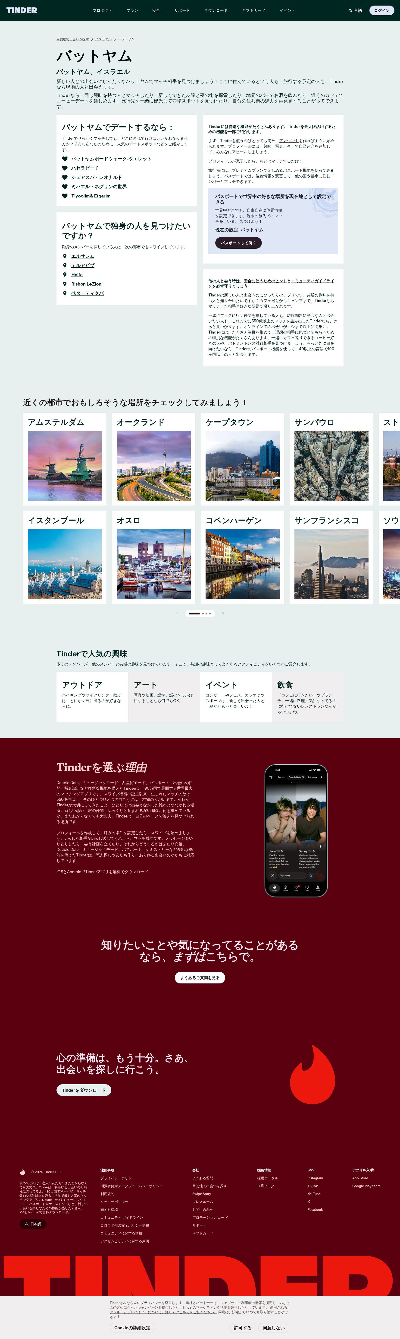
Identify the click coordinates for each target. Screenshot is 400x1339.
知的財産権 (109, 1209)
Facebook (315, 1209)
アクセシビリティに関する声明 (124, 1241)
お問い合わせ (202, 1209)
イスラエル (103, 39)
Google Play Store (366, 1185)
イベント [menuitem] (287, 10)
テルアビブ (82, 265)
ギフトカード (202, 1233)
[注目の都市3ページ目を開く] (206, 613)
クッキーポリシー (114, 1201)
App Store (360, 1178)
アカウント (289, 140)
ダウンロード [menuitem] (216, 10)
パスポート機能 (297, 170)
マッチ (277, 161)
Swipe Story (201, 1193)
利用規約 (107, 1193)
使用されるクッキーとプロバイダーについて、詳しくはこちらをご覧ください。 (198, 1309)
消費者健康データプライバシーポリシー (131, 1185)
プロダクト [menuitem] (102, 10)
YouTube (314, 1193)
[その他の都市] (223, 613)
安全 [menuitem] (156, 10)
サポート (199, 1225)
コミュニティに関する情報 (121, 1233)
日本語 (36, 1223)
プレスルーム (202, 1201)
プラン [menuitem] (132, 10)
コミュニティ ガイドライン (121, 1217)
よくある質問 (202, 1178)
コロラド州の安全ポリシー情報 (124, 1225)
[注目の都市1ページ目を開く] (194, 613)
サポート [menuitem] (182, 10)
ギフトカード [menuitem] (254, 10)
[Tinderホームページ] (22, 10)
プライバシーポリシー (117, 1178)
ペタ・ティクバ (87, 293)
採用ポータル (267, 1178)
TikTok (313, 1185)
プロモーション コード (210, 1217)
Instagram (315, 1178)
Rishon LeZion (86, 284)
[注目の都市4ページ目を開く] (210, 613)
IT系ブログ (265, 1185)
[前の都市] (176, 613)
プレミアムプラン (247, 170)
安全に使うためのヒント (265, 281)
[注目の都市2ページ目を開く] (203, 613)
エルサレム (82, 256)
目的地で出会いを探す (72, 39)
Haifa (77, 274)
